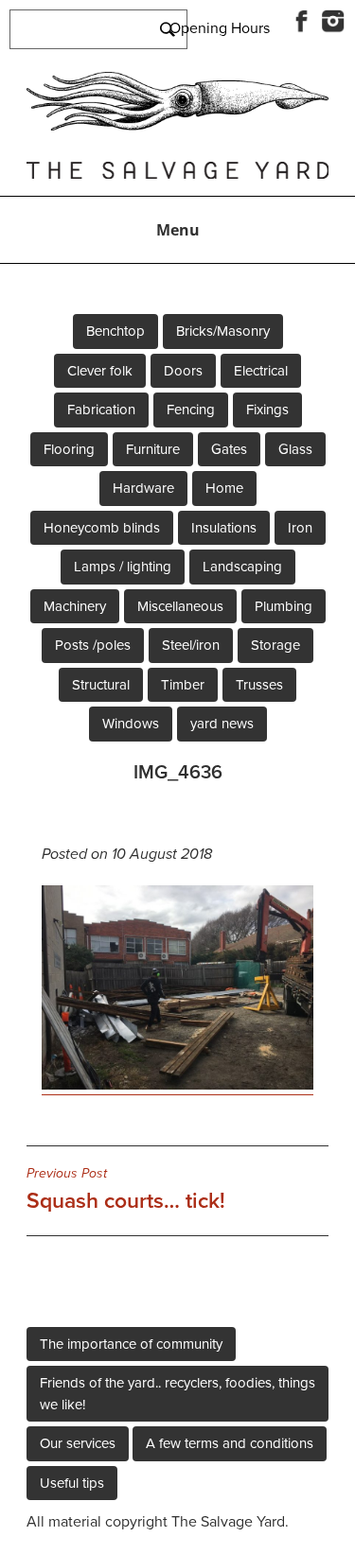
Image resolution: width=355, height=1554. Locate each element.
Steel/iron (191, 645)
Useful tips (72, 1483)
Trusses (259, 684)
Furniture (153, 449)
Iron (300, 527)
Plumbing (283, 606)
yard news (222, 723)
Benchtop (115, 331)
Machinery (75, 606)
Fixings (267, 409)
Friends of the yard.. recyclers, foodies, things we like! (177, 1393)
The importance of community (131, 1344)
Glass (295, 449)
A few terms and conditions (229, 1443)
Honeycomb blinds (102, 527)
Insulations (224, 527)
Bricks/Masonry (223, 331)
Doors (183, 370)
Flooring (69, 449)
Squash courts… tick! (126, 1189)
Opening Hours (219, 28)
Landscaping (242, 566)
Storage (275, 645)
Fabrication (101, 409)
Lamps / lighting (122, 566)
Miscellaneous (180, 606)
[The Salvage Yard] (177, 125)
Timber (182, 684)
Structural (101, 684)
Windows (130, 723)
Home (224, 488)
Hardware (143, 488)
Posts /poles (93, 645)
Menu (178, 229)
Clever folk (100, 370)
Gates (229, 449)
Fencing (191, 409)
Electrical (261, 370)
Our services (77, 1443)
